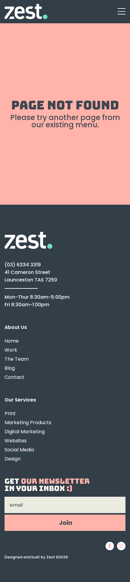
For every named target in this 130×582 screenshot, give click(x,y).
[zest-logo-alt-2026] (29, 234)
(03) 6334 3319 (23, 264)
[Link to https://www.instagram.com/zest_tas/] (121, 546)
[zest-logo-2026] (26, 6)
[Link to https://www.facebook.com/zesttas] (110, 546)
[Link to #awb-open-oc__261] (121, 11)
